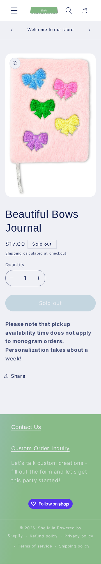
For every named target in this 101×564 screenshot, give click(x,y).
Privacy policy (79, 536)
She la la (47, 528)
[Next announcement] (89, 30)
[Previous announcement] (11, 30)
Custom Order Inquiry (40, 448)
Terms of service (35, 546)
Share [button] (18, 376)
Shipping (13, 253)
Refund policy (44, 536)
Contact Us (26, 427)
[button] (14, 10)
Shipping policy (74, 546)
